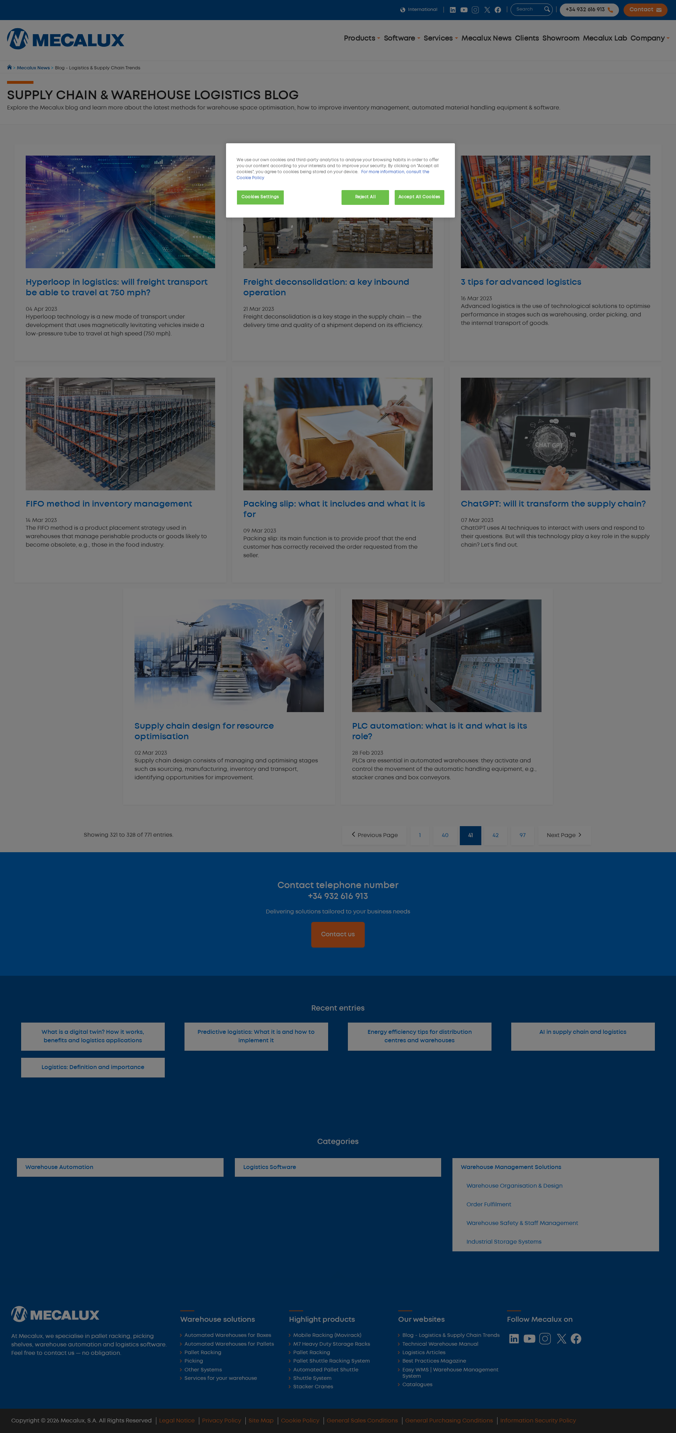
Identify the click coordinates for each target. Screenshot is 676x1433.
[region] (340, 180)
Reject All (365, 197)
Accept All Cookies (419, 197)
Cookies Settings (260, 197)
